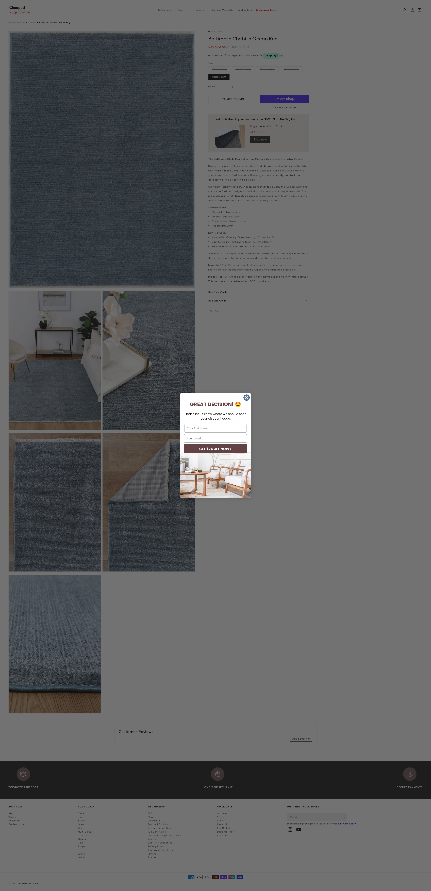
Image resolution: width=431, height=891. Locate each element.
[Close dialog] (247, 398)
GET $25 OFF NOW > (215, 449)
